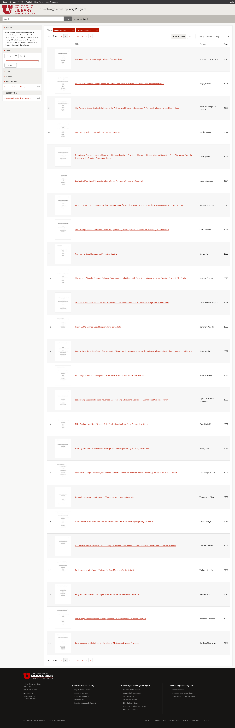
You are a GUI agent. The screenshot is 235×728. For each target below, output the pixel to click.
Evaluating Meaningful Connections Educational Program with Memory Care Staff (109, 181)
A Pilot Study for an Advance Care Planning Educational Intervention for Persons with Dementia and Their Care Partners (125, 545)
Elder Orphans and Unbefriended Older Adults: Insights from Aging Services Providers (111, 424)
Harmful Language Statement (46, 2)
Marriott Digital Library (131, 690)
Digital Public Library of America (183, 696)
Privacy (147, 720)
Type (8, 71)
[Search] (68, 18)
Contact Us (29, 693)
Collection (11, 93)
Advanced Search (81, 19)
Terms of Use (79, 700)
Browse (13, 2)
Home (4, 2)
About (9, 27)
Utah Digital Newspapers (132, 693)
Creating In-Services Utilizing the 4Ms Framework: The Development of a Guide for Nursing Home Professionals (122, 302)
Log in (231, 2)
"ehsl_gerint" (63, 30)
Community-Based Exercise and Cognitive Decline (96, 254)
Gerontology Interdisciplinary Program (63, 9)
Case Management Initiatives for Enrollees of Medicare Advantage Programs (107, 643)
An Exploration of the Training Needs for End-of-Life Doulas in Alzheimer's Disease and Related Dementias (119, 83)
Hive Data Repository (131, 709)
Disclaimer (196, 720)
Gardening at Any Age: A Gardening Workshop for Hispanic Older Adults (105, 497)
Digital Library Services (82, 690)
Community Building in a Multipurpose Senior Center (97, 132)
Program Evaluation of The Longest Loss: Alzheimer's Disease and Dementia (107, 594)
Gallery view (179, 36)
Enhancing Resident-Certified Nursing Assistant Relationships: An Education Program (110, 618)
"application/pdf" (86, 30)
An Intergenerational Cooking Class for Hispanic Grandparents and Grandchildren (109, 375)
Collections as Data (130, 700)
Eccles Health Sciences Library (14, 87)
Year (8, 50)
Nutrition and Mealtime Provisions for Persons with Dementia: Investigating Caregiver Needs (114, 521)
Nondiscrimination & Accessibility (166, 720)
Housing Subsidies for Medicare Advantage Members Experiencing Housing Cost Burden (112, 448)
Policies (207, 720)
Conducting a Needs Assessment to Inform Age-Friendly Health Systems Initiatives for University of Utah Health (122, 229)
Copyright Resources (81, 696)
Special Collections (81, 693)
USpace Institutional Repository (134, 706)
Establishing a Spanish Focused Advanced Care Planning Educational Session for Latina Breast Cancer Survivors (121, 400)
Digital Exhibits (128, 696)
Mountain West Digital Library (183, 693)
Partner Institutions (179, 690)
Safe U (185, 720)
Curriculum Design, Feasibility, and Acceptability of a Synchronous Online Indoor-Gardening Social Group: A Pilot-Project (126, 472)
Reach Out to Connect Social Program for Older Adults (98, 327)
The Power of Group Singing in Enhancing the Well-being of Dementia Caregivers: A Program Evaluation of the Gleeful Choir (127, 108)
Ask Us (21, 2)
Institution (11, 81)
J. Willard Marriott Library (33, 684)
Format (9, 76)
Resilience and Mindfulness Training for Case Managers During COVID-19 (106, 570)
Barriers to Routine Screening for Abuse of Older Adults (98, 59)
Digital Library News (130, 703)
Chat (30, 2)
